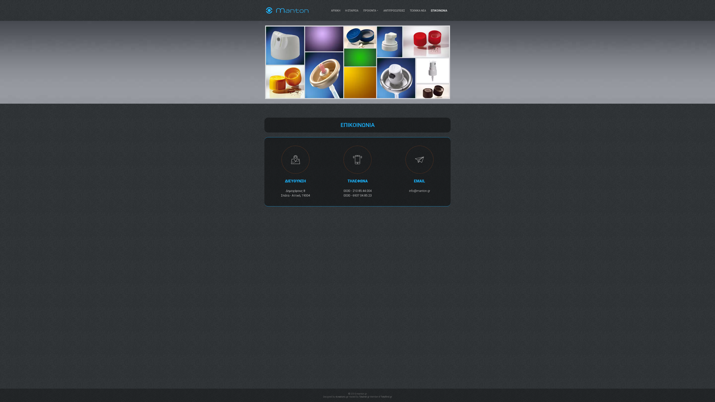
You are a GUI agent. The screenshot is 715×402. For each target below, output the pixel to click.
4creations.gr (342, 396)
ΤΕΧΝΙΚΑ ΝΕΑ (418, 10)
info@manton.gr (419, 191)
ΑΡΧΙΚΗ (335, 10)
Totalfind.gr (386, 396)
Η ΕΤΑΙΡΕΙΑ (351, 10)
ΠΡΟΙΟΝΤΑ (369, 10)
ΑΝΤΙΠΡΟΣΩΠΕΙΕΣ (394, 10)
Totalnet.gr (364, 396)
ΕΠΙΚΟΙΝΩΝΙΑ (439, 10)
